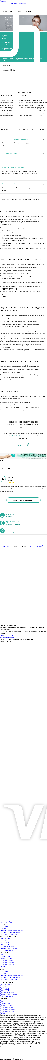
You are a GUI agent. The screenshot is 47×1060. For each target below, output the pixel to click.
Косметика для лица (7, 962)
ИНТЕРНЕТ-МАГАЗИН (7, 982)
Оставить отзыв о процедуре (23, 500)
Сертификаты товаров (8, 934)
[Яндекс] (17, 920)
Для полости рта (6, 958)
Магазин (3, 1)
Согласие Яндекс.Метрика (10, 932)
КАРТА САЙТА (6, 922)
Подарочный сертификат (9, 948)
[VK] (2, 920)
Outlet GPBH (5, 944)
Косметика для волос (8, 960)
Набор (2, 966)
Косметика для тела (7, 964)
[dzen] (27, 920)
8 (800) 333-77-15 (15, 436)
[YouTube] (12, 920)
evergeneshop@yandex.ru (9, 637)
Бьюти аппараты (6, 956)
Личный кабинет (6, 938)
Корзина (3, 940)
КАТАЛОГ (3, 999)
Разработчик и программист (10, 1049)
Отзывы (3, 928)
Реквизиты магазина (7, 950)
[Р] (22, 920)
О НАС (2, 969)
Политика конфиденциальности (12, 930)
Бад (1, 954)
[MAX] (7, 920)
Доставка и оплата (7, 946)
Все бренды (4, 942)
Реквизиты (4, 926)
